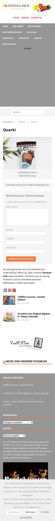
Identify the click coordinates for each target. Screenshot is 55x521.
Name (9, 229)
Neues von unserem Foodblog (26, 361)
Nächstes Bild (27, 175)
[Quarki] (27, 167)
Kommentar (12, 206)
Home (5, 26)
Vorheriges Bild (27, 172)
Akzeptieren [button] (14, 512)
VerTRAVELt (8, 38)
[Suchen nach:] (27, 112)
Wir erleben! (34, 26)
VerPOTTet (24, 38)
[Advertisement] (27, 79)
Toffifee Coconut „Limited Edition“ (31, 298)
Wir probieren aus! (12, 32)
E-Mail (9, 238)
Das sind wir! (9, 44)
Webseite (11, 247)
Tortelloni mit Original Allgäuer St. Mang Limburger (34, 315)
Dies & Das (32, 32)
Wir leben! (18, 26)
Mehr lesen (30, 512)
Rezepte (38, 38)
